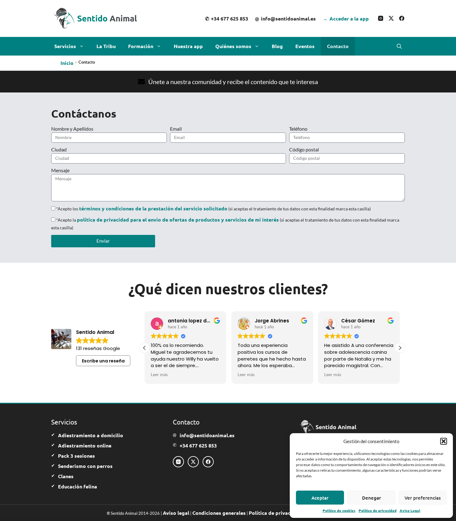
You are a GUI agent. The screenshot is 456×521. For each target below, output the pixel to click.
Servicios (65, 46)
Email (176, 129)
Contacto (338, 46)
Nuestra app (188, 46)
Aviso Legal (410, 510)
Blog (277, 46)
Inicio (67, 63)
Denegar (371, 498)
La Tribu (106, 46)
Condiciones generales (219, 513)
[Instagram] (381, 18)
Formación (140, 46)
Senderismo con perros (85, 466)
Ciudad (59, 149)
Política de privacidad (377, 510)
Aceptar (320, 498)
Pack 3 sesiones (76, 455)
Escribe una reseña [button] (103, 361)
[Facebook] (402, 18)
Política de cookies (339, 510)
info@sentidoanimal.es (285, 18)
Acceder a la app (346, 18)
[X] (391, 18)
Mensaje (60, 170)
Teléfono (298, 129)
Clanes (66, 476)
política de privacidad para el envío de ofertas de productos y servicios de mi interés (178, 219)
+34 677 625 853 (226, 18)
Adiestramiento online (84, 445)
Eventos (305, 46)
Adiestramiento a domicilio (90, 435)
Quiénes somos (233, 46)
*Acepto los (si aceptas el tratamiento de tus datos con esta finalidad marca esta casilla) (213, 208)
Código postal (304, 149)
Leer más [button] (159, 374)
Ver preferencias (423, 498)
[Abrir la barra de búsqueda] (399, 46)
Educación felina (77, 486)
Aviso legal (176, 513)
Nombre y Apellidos (72, 129)
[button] (443, 441)
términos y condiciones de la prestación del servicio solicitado (153, 208)
